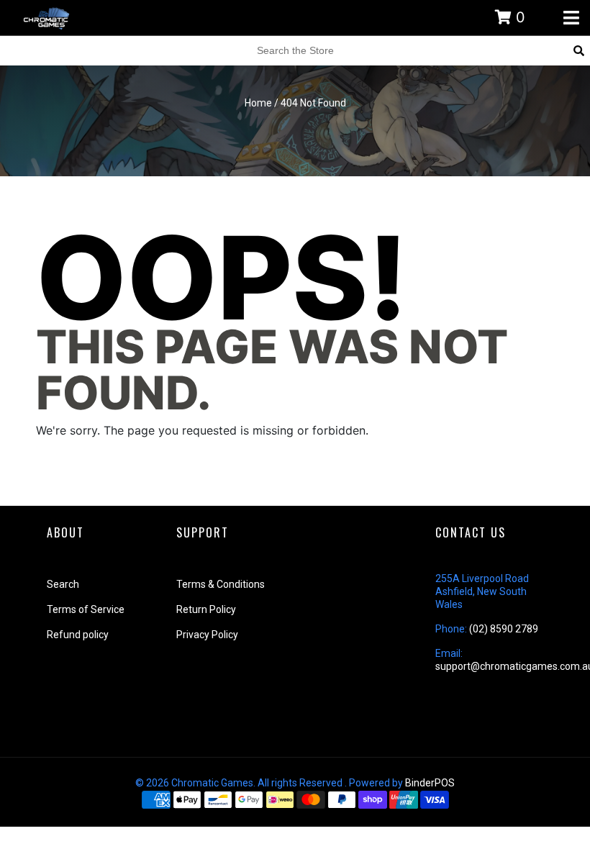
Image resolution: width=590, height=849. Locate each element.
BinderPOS (430, 783)
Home (258, 103)
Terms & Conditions (220, 584)
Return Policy (206, 609)
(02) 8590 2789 (503, 629)
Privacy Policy (207, 634)
